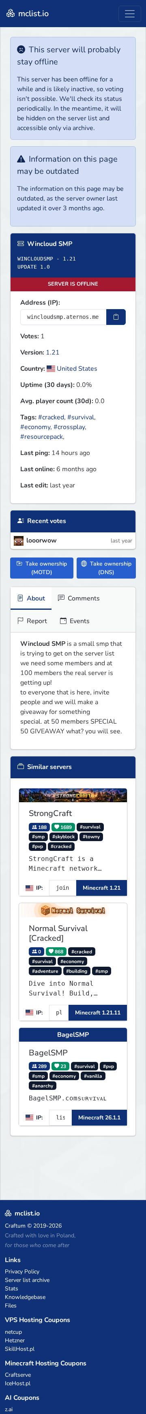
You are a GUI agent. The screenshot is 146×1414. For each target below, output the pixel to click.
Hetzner (15, 1340)
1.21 (53, 352)
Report (36, 621)
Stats (11, 1288)
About (35, 598)
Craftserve (18, 1375)
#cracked (51, 417)
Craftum (15, 1226)
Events (79, 621)
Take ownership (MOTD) (45, 568)
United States (76, 368)
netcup (13, 1332)
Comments (83, 598)
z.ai (9, 1409)
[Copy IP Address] (116, 317)
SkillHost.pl (19, 1349)
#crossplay (69, 427)
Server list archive (27, 1280)
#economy (35, 427)
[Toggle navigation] (129, 14)
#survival (80, 417)
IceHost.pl (17, 1383)
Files (11, 1305)
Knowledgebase (25, 1297)
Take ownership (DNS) (109, 568)
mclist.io (32, 13)
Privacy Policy (22, 1271)
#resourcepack (41, 436)
